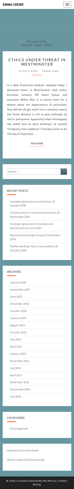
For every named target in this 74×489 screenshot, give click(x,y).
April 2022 (16, 346)
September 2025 (20, 289)
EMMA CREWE (13, 4)
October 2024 (18, 311)
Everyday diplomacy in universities (31, 201)
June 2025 (16, 296)
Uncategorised (19, 428)
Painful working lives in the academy (32, 246)
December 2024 (19, 303)
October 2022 (18, 332)
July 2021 (15, 368)
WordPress (50, 480)
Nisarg (37, 484)
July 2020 (15, 396)
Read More (38, 143)
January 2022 (18, 353)
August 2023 (17, 325)
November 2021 (19, 361)
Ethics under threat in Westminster (37, 61)
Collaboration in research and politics (33, 212)
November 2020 (19, 382)
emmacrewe (50, 70)
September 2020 (20, 389)
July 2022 (15, 339)
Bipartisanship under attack (27, 235)
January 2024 (18, 318)
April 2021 (16, 375)
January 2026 (18, 282)
